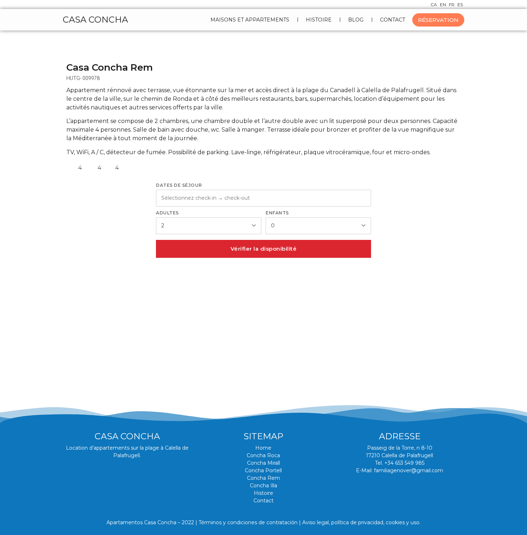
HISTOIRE (319, 19)
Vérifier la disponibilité (264, 248)
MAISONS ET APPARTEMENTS (249, 19)
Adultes (167, 213)
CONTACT (392, 19)
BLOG (356, 19)
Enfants (277, 213)
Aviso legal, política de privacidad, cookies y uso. (361, 522)
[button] (74, 307)
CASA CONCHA (95, 19)
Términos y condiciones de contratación (248, 522)
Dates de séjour (179, 185)
